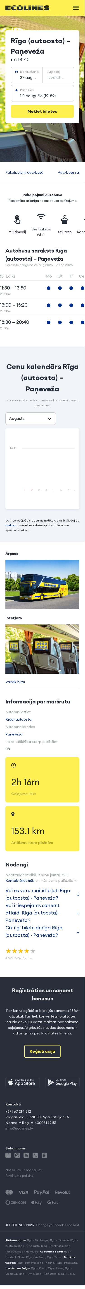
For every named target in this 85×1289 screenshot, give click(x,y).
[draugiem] (44, 1155)
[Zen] (15, 1202)
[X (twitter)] (35, 1155)
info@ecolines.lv (19, 1128)
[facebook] (8, 1155)
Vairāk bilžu (15, 682)
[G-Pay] (53, 1202)
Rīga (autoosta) (19, 719)
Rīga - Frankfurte (52, 1246)
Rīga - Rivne (26, 1273)
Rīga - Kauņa (45, 1262)
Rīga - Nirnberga (37, 1240)
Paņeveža (13, 734)
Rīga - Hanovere (27, 1251)
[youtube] (26, 1155)
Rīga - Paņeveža (66, 1262)
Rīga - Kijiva (38, 1268)
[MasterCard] (9, 1192)
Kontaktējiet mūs (20, 880)
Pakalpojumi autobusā (24, 172)
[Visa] (23, 1192)
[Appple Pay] (36, 1202)
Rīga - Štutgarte (29, 1246)
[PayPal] (42, 1192)
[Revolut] (62, 1192)
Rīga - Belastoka (46, 1273)
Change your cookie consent (57, 1225)
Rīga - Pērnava (26, 1262)
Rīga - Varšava (35, 1257)
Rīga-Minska (55, 1257)
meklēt (10, 525)
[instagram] (17, 1155)
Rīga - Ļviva (55, 1268)
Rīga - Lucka (66, 1273)
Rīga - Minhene (59, 1240)
